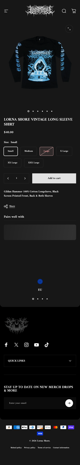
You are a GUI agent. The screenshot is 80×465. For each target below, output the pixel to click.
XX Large (12, 163)
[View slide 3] (42, 298)
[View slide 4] (47, 298)
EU (40, 290)
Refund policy (16, 447)
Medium (28, 151)
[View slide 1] (33, 298)
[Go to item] (28, 111)
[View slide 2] (37, 298)
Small (11, 151)
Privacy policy (29, 447)
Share (12, 206)
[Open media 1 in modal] (69, 29)
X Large (64, 151)
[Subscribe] (69, 403)
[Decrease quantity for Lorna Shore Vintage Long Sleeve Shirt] (8, 178)
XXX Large (33, 163)
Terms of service (44, 447)
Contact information (61, 447)
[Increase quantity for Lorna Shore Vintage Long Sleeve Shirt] (25, 178)
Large (46, 151)
